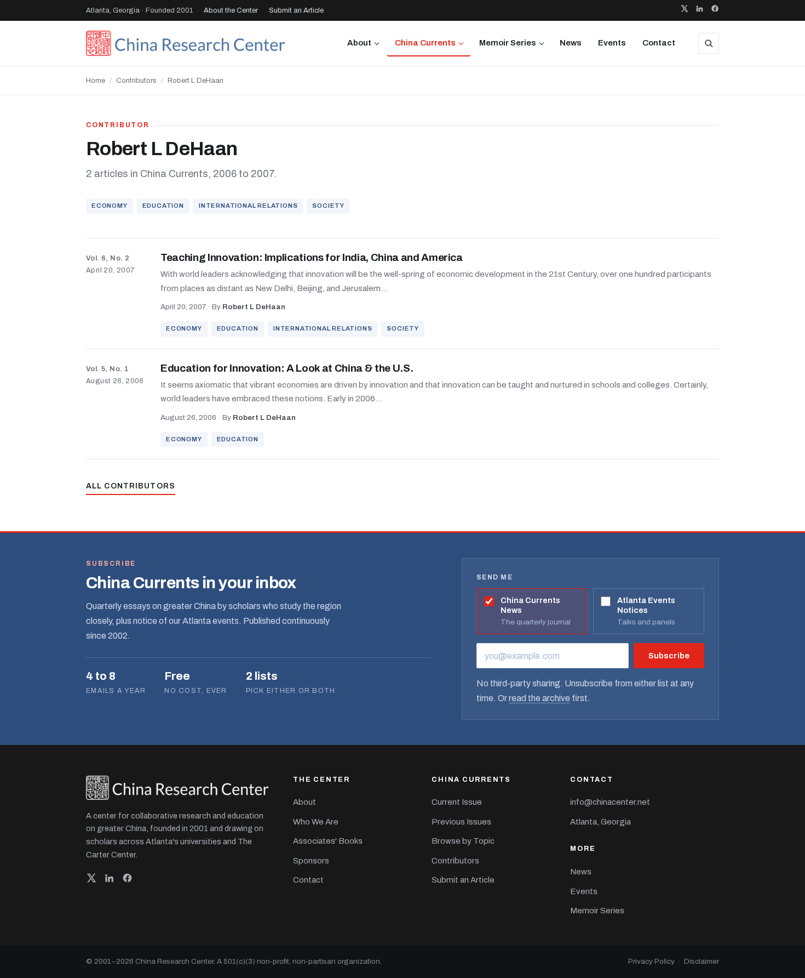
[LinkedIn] (109, 880)
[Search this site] (708, 43)
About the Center (231, 10)
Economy (109, 205)
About (359, 42)
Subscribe (668, 655)
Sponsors (311, 860)
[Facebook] (127, 880)
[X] (91, 880)
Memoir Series (507, 42)
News (571, 42)
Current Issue (457, 802)
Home (95, 80)
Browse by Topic (463, 841)
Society (328, 205)
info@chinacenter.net (610, 802)
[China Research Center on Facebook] (715, 10)
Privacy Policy (651, 961)
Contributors (136, 80)
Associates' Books (328, 841)
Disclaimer (701, 961)
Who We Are (315, 821)
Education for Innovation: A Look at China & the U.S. (286, 368)
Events (612, 42)
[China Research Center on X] (684, 10)
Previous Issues (461, 821)
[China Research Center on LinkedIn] (699, 10)
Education (163, 205)
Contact (658, 42)
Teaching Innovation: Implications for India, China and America (311, 257)
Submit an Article (296, 10)
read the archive (539, 698)
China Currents (425, 42)
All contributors (130, 486)
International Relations (248, 205)
